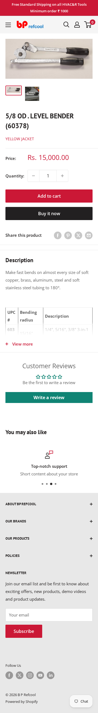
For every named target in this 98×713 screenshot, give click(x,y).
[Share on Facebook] (58, 235)
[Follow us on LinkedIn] (50, 675)
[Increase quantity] (62, 176)
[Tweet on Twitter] (78, 235)
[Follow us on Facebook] (9, 675)
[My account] (77, 25)
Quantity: (14, 176)
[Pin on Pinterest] (68, 235)
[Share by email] (89, 235)
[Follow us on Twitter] (19, 675)
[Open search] (66, 25)
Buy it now (49, 214)
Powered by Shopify (21, 701)
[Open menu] (8, 25)
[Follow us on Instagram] (30, 675)
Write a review (49, 398)
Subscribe (24, 631)
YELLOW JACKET (19, 138)
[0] (88, 24)
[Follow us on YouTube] (40, 675)
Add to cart (49, 196)
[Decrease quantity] (33, 176)
